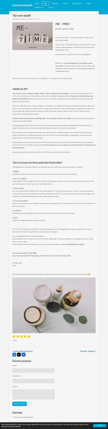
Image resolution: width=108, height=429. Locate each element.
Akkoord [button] (99, 425)
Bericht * (15, 386)
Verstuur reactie (19, 404)
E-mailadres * (17, 376)
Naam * (15, 366)
